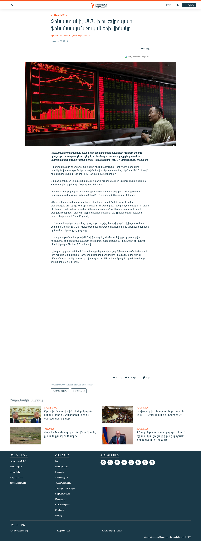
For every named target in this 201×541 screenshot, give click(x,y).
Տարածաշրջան (62, 493)
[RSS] (138, 462)
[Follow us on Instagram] (131, 462)
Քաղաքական (142, 408)
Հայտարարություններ (112, 530)
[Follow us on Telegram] (124, 462)
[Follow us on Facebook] (103, 462)
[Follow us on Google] (152, 462)
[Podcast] (145, 462)
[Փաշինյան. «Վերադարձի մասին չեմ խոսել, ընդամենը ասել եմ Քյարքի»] (25, 435)
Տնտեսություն (61, 477)
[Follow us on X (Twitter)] (110, 462)
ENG (168, 5)
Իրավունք (59, 472)
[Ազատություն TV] (177, 5)
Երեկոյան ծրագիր (18, 483)
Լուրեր (58, 461)
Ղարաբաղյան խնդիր (65, 488)
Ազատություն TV (17, 461)
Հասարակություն (63, 483)
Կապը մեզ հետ (63, 530)
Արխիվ (58, 515)
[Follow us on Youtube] (117, 462)
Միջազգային (59, 14)
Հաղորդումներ (16, 477)
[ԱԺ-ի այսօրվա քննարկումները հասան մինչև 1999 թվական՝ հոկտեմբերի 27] (117, 414)
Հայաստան (49, 429)
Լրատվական (16, 472)
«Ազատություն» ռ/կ (19, 530)
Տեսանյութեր (16, 466)
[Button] (145, 48)
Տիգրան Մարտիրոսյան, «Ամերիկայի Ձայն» (70, 35)
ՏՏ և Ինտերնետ (62, 504)
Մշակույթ (59, 510)
